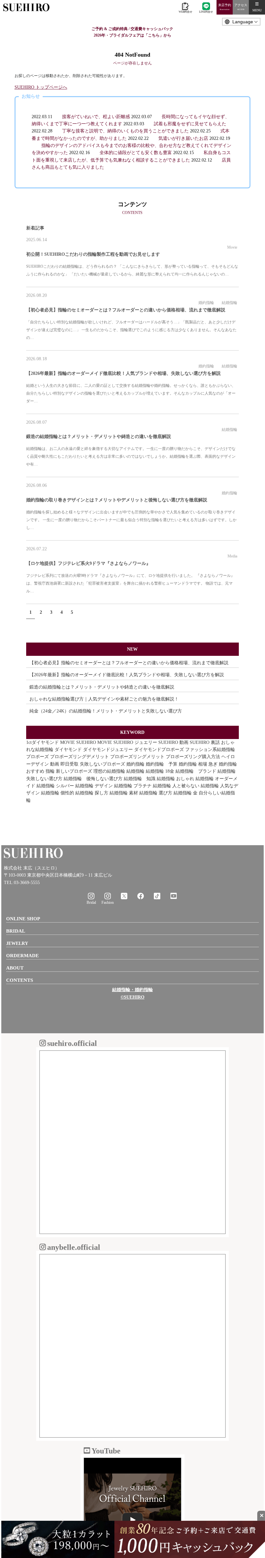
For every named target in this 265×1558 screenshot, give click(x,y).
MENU (257, 10)
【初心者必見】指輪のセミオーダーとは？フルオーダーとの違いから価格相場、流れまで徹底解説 (125, 310)
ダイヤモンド (68, 749)
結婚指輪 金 (185, 792)
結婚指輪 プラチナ (133, 785)
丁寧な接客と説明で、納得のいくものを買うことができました (125, 131)
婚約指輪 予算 (161, 764)
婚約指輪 (206, 302)
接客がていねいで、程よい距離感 (96, 116)
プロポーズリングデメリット (79, 756)
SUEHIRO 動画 (173, 742)
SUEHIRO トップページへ (41, 87)
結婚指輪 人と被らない (176, 785)
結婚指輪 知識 (139, 778)
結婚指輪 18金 (160, 771)
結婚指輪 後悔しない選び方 (93, 778)
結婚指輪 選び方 (155, 792)
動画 (54, 764)
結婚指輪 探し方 (91, 792)
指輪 (50, 771)
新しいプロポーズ (74, 771)
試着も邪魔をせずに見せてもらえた (190, 123)
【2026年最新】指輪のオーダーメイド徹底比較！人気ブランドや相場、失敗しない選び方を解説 (123, 373)
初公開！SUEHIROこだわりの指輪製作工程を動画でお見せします (93, 254)
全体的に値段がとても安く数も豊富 (136, 152)
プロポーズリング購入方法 (193, 756)
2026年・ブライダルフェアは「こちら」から (132, 35)
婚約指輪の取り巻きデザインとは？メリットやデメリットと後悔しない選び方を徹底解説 (116, 500)
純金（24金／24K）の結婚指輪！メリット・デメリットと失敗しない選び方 (105, 711)
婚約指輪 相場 (193, 764)
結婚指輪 (229, 302)
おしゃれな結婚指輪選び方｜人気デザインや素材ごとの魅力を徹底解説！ (104, 699)
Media (232, 556)
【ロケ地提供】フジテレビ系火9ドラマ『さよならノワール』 (88, 563)
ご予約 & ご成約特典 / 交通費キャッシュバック (132, 29)
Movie (232, 247)
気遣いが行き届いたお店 (183, 138)
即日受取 (69, 764)
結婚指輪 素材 (124, 792)
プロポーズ (37, 756)
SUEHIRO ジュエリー (135, 742)
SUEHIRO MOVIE (94, 742)
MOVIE (67, 742)
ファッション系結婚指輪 (210, 749)
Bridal (91, 902)
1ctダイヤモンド (42, 742)
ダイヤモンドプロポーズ (159, 749)
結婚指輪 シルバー (55, 785)
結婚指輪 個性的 (57, 792)
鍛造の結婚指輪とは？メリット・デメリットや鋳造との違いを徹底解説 (98, 436)
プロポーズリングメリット (137, 756)
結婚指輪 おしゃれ (175, 778)
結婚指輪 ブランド (195, 771)
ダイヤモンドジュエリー (108, 749)
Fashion (107, 902)
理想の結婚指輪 (109, 771)
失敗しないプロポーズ (102, 764)
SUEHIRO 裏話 (205, 742)
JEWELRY (17, 943)
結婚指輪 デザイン (94, 785)
